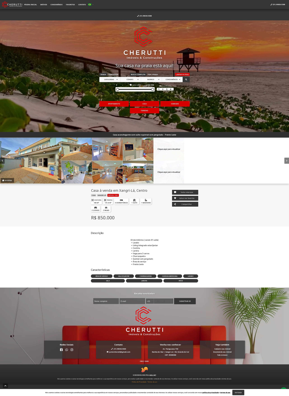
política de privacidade (210, 392)
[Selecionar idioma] (91, 4)
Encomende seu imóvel (222, 352)
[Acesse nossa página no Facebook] (61, 349)
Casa (144, 104)
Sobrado (175, 104)
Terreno (144, 110)
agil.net (153, 375)
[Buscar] (186, 79)
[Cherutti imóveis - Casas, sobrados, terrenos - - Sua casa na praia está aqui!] (144, 43)
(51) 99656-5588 (145, 16)
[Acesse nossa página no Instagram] (72, 349)
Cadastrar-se (185, 301)
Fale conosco (222, 355)
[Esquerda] (2, 161)
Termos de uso (152, 382)
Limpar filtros (182, 74)
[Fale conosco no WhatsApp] (66, 349)
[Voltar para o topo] (5, 386)
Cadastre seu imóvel (222, 349)
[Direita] (286, 161)
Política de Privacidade (139, 382)
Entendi (238, 392)
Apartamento (114, 104)
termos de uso (225, 392)
